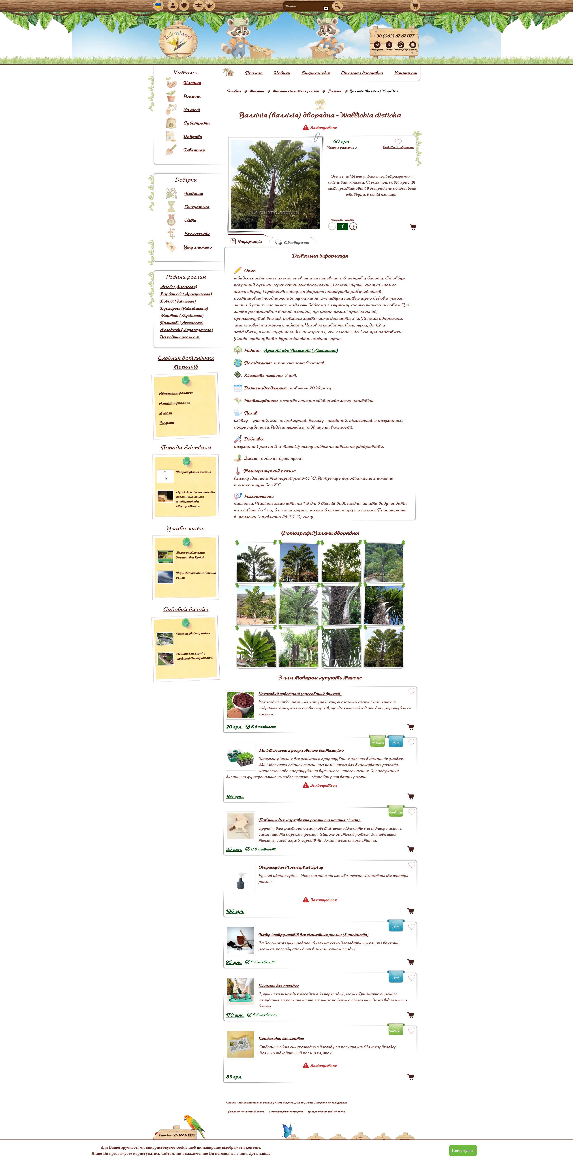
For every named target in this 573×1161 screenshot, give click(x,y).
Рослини (192, 96)
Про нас (254, 72)
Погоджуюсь (463, 1150)
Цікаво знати (186, 528)
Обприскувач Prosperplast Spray (291, 867)
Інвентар (194, 149)
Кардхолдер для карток (281, 1038)
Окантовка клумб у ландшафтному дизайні (194, 656)
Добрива (193, 136)
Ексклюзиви (197, 233)
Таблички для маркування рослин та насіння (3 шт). (310, 820)
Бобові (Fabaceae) (178, 301)
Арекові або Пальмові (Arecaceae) (300, 350)
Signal (412, 49)
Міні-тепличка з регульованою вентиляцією (301, 750)
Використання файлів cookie (326, 1111)
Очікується (197, 206)
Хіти (190, 220)
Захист (192, 109)
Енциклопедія (315, 72)
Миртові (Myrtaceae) (182, 315)
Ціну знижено (198, 247)
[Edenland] (178, 40)
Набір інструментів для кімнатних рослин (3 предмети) (314, 934)
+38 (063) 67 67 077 (394, 36)
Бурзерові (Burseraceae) (184, 308)
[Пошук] (337, 6)
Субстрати (197, 122)
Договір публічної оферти (286, 1111)
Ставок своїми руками (193, 633)
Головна (234, 91)
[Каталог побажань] (209, 5)
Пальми (334, 91)
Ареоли (165, 412)
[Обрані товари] (184, 5)
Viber (389, 49)
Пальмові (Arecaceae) (181, 322)
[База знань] (198, 5)
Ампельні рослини (174, 402)
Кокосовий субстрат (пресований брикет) (300, 693)
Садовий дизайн (186, 608)
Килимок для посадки (279, 985)
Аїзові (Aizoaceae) (178, 286)
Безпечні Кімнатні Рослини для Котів (190, 555)
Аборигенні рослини (175, 392)
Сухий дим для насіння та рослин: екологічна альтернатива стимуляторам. (195, 499)
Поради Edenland (185, 447)
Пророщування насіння (193, 472)
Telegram (377, 49)
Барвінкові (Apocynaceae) (186, 294)
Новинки (193, 193)
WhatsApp (401, 49)
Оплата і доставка (362, 72)
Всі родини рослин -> (180, 337)
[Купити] (413, 226)
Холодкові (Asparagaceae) (186, 329)
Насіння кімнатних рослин (296, 91)
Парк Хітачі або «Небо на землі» (196, 575)
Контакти (405, 72)
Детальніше (259, 1153)
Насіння (192, 82)
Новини (282, 72)
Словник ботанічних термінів (186, 362)
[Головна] (228, 72)
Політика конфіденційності (246, 1111)
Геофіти (166, 422)
